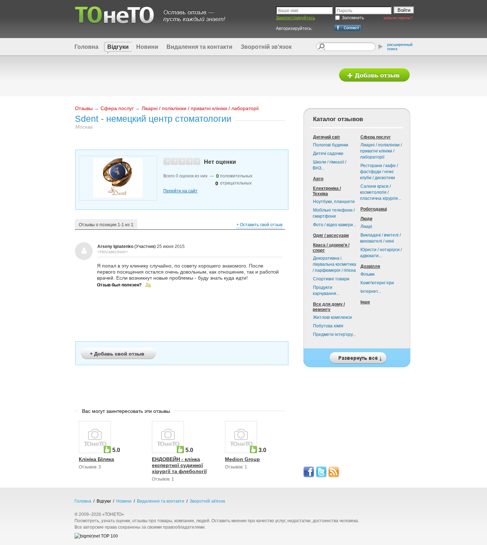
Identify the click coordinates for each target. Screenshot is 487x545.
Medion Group (242, 459)
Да (148, 284)
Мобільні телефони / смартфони (334, 213)
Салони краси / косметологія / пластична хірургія (380, 192)
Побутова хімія (328, 325)
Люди (366, 218)
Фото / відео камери (334, 224)
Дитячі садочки (328, 153)
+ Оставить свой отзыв (259, 224)
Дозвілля (370, 266)
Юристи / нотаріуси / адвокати (381, 252)
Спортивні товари (331, 278)
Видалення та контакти (199, 47)
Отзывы (84, 108)
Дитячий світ (326, 137)
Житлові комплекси (332, 317)
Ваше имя (288, 10)
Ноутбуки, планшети (334, 201)
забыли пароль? (397, 18)
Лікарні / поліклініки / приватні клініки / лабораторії (200, 108)
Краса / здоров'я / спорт (331, 248)
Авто (318, 178)
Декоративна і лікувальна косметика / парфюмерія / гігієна (334, 264)
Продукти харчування (326, 290)
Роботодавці (373, 209)
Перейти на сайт (180, 190)
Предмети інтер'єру (334, 334)
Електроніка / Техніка (327, 191)
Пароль (344, 10)
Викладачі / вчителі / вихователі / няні (380, 238)
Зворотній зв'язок (266, 47)
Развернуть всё (356, 356)
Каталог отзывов (338, 119)
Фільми (367, 274)
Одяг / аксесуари (331, 235)
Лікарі (366, 226)
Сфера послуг (117, 108)
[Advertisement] (202, 75)
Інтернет (370, 291)
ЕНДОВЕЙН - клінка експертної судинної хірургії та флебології (179, 465)
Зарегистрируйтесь (295, 17)
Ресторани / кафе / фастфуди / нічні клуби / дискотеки (379, 171)
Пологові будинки (330, 144)
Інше (365, 302)
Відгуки (118, 47)
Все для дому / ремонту (329, 307)
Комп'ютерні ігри (377, 282)
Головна (86, 47)
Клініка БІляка (96, 459)
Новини (147, 47)
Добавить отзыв (374, 75)
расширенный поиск (399, 46)
